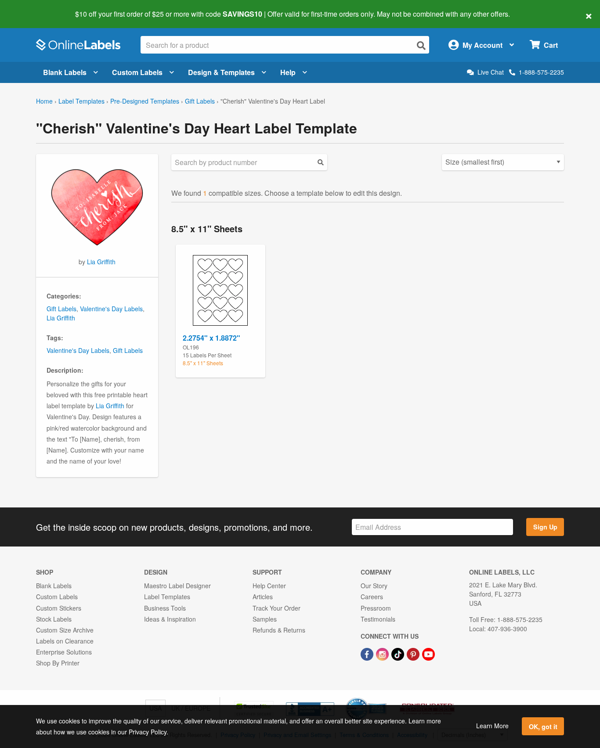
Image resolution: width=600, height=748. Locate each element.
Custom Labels (137, 72)
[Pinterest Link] (414, 653)
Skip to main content (32, 8)
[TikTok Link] (398, 653)
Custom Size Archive (65, 630)
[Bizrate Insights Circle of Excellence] (383, 698)
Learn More (492, 725)
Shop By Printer (58, 662)
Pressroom (376, 608)
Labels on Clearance (65, 641)
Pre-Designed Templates (144, 101)
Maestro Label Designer (177, 585)
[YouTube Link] (428, 653)
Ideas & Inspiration (170, 619)
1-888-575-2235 (541, 72)
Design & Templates (221, 72)
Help (288, 72)
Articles (263, 596)
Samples (265, 619)
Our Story (374, 585)
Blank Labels (65, 72)
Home (44, 101)
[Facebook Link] (368, 653)
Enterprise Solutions (64, 651)
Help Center (269, 585)
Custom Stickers (58, 608)
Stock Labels (54, 619)
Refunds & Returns (279, 630)
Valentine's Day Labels (111, 308)
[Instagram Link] (383, 653)
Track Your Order (276, 608)
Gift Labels (200, 101)
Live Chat (490, 72)
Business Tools (165, 608)
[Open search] (421, 45)
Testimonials (378, 619)
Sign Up (545, 526)
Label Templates (81, 101)
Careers (372, 596)
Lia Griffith (101, 261)
